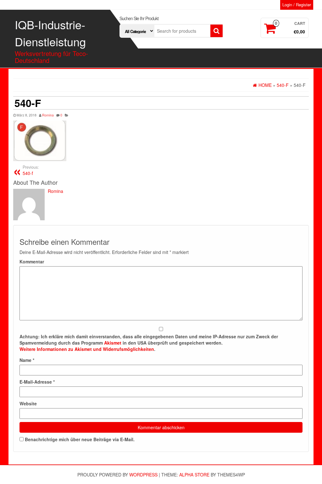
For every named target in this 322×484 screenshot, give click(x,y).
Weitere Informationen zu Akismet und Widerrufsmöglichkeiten (86, 349)
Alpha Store (194, 474)
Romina (48, 115)
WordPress (143, 474)
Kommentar (31, 261)
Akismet (112, 343)
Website (28, 403)
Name (26, 360)
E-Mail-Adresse (37, 382)
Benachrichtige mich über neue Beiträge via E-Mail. (80, 439)
